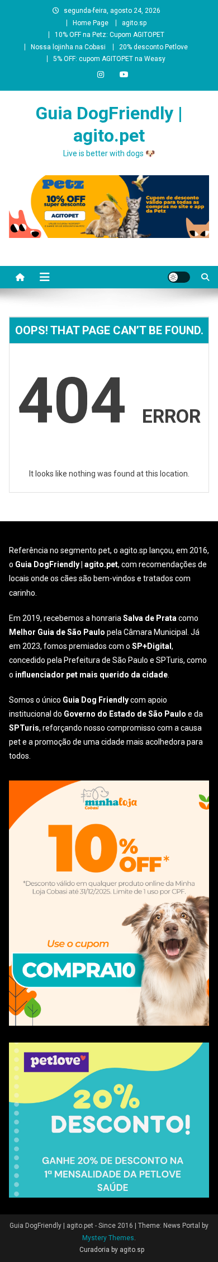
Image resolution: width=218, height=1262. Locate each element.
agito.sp (134, 23)
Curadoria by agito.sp (111, 1250)
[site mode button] (179, 277)
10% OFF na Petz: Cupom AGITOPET (109, 35)
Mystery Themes (108, 1238)
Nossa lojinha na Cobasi (68, 47)
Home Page (90, 23)
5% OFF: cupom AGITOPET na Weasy (109, 59)
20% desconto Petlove (153, 47)
